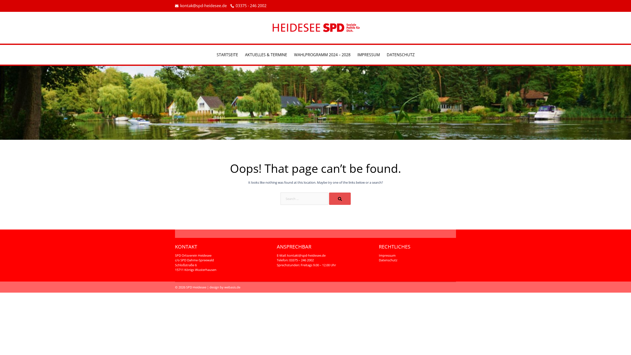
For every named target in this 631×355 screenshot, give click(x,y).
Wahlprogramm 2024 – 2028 (322, 54)
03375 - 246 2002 (251, 6)
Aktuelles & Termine (266, 54)
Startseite (227, 54)
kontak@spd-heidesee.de (203, 6)
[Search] (340, 199)
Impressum (368, 54)
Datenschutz (401, 54)
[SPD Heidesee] (315, 27)
